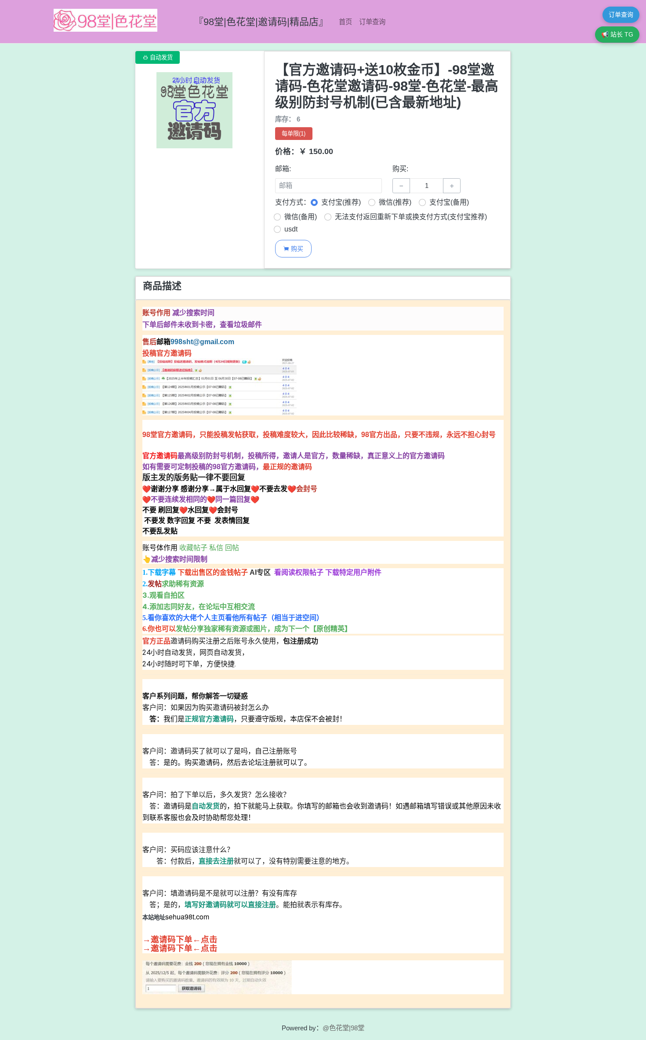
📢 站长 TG (617, 34)
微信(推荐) (395, 202)
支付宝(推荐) (341, 202)
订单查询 (372, 22)
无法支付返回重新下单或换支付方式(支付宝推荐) (411, 216)
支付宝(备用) (449, 202)
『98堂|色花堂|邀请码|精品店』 (261, 21)
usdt (291, 229)
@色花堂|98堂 (343, 1028)
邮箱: (283, 169)
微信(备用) (300, 216)
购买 (293, 248)
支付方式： (292, 202)
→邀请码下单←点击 (180, 939)
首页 (345, 22)
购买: (400, 169)
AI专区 (261, 572)
